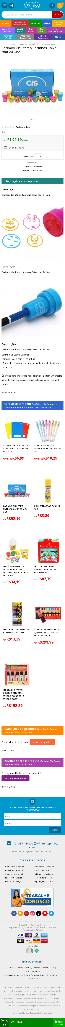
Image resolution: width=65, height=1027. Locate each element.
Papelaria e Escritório (28, 44)
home (12, 44)
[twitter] (51, 913)
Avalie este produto (42, 742)
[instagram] (32, 913)
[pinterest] (26, 913)
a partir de (7, 459)
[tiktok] (38, 913)
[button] (31, 119)
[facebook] (14, 913)
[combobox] (32, 14)
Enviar (55, 829)
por (4, 519)
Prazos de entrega (13, 881)
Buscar (58, 14)
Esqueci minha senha (14, 878)
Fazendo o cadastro (14, 870)
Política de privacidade (43, 874)
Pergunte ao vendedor (15, 778)
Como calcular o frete (14, 874)
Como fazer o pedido (14, 866)
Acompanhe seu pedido (44, 866)
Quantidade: (28, 156)
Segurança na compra (43, 881)
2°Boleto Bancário (41, 870)
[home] (32, 8)
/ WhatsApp (41, 843)
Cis (3, 131)
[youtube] (45, 913)
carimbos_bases (48, 44)
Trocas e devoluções (43, 878)
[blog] (20, 913)
